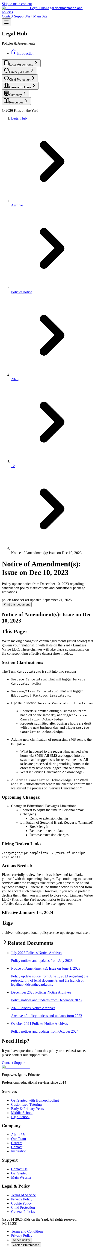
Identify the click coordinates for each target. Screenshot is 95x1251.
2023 (14, 379)
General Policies (23, 1212)
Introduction (25, 53)
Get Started (19, 1173)
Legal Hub (19, 118)
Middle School (22, 1113)
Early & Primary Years (27, 1109)
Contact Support (14, 16)
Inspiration (19, 1151)
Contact (16, 1147)
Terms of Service (23, 1195)
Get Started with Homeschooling (35, 1100)
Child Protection (23, 1207)
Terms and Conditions (27, 1231)
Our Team (18, 1139)
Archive (17, 205)
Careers (16, 1143)
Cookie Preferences (26, 1245)
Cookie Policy (21, 1203)
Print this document (17, 604)
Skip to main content (17, 4)
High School (20, 1117)
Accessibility (21, 1240)
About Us (18, 1135)
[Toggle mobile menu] (6, 22)
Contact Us (19, 1169)
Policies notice (21, 292)
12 (13, 466)
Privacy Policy (21, 1199)
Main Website (21, 1177)
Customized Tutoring (26, 1104)
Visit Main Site (36, 16)
